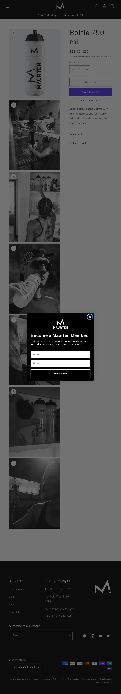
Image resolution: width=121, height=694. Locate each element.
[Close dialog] (90, 317)
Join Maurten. (60, 373)
